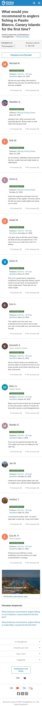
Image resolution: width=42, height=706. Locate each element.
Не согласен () (33, 90)
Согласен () (16, 90)
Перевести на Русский (21, 55)
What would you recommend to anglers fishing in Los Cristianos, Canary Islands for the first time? (21, 614)
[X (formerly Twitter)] (22, 694)
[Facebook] (18, 694)
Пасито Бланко (22, 37)
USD (17, 678)
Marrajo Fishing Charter (26, 113)
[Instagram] (26, 694)
